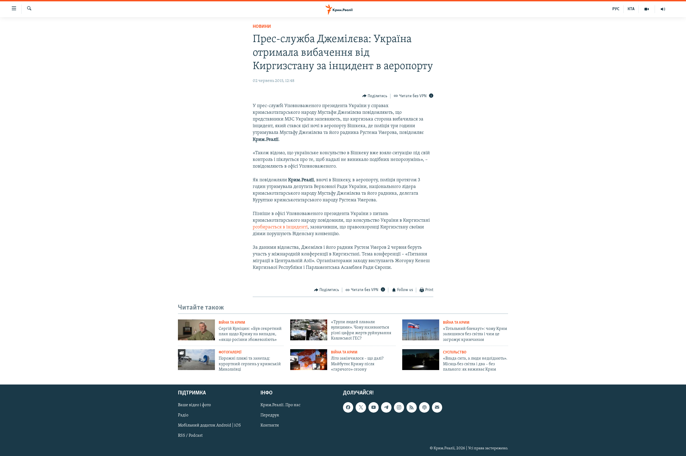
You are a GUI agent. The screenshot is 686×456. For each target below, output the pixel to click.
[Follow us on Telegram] (386, 407)
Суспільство (454, 353)
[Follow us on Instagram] (399, 407)
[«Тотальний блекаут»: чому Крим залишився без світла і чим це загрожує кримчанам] (420, 329)
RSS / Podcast (190, 436)
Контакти (269, 426)
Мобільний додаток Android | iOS (209, 426)
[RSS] (412, 407)
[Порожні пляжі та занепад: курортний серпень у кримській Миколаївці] (196, 359)
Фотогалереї (230, 353)
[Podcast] (424, 407)
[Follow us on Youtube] (373, 407)
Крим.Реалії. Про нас (280, 405)
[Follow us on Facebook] (348, 407)
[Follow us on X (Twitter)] (361, 407)
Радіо (183, 415)
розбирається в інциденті (280, 227)
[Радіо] (663, 9)
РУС (616, 9)
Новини (262, 26)
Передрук (269, 415)
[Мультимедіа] (647, 9)
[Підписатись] (437, 407)
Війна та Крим (232, 323)
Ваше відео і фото (194, 405)
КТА (631, 9)
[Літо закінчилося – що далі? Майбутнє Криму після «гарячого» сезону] (308, 359)
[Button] (374, 96)
